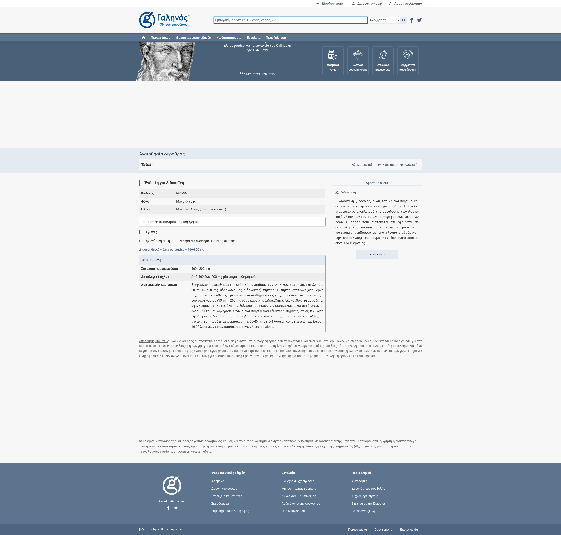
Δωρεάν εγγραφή (370, 3)
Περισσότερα (376, 254)
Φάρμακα (217, 481)
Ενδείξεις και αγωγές (226, 496)
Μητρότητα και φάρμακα (299, 488)
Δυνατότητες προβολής (368, 488)
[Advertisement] (267, 114)
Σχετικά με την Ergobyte (368, 503)
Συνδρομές (359, 481)
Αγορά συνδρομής (407, 3)
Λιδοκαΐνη (348, 192)
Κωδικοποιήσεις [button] (229, 38)
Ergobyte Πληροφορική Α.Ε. (166, 529)
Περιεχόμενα (160, 38)
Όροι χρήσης (383, 529)
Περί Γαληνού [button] (276, 38)
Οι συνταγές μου (293, 511)
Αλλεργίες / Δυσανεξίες (299, 496)
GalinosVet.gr (361, 511)
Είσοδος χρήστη (333, 3)
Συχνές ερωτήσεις (365, 496)
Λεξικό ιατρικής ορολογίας (301, 503)
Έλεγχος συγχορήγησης (257, 55)
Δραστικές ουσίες (224, 488)
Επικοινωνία (409, 529)
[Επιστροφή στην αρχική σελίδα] (172, 490)
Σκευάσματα (220, 503)
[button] (403, 20)
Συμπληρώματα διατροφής (230, 511)
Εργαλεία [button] (253, 38)
